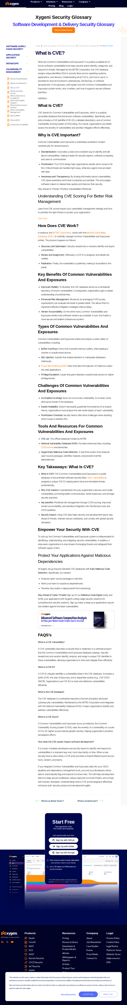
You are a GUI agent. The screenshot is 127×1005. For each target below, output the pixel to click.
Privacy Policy (73, 882)
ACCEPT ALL (88, 994)
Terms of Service (59, 882)
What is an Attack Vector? (52, 801)
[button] (63, 840)
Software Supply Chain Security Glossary (59, 46)
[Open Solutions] (57, 2)
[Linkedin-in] (2, 942)
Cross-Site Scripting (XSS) (53, 366)
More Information (68, 994)
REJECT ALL (108, 994)
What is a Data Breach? (87, 801)
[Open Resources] (74, 2)
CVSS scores (47, 447)
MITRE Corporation (61, 232)
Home (37, 46)
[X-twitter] (7, 942)
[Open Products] (41, 2)
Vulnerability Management (88, 46)
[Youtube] (12, 942)
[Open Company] (90, 2)
